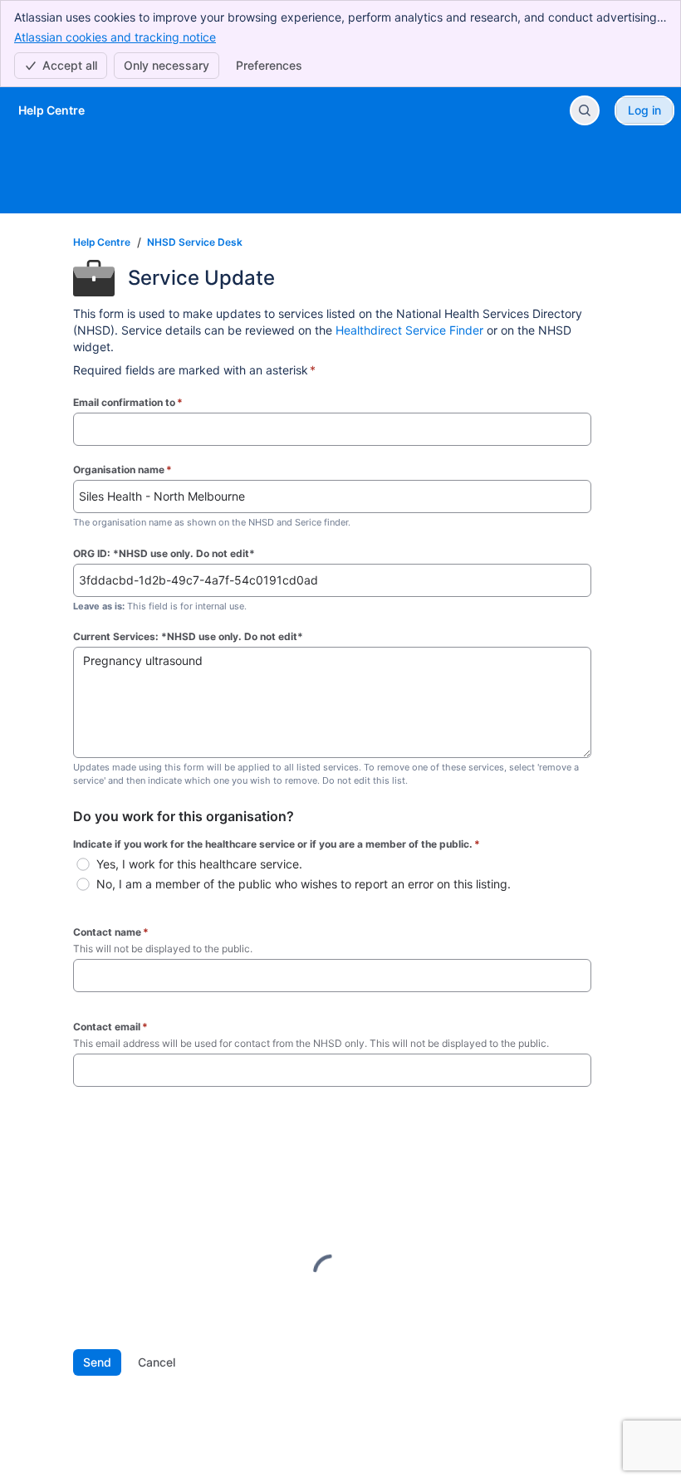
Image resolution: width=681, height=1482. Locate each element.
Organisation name (122, 469)
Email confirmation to (128, 402)
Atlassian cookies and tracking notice (115, 37)
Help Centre (101, 242)
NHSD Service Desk (195, 242)
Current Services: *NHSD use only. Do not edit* (188, 636)
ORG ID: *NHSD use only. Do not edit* (164, 553)
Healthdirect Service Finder (409, 330)
